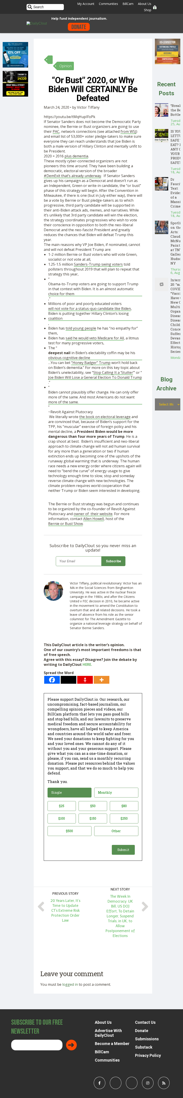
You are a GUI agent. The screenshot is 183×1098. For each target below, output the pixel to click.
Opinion (65, 65)
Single (56, 792)
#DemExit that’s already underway (72, 175)
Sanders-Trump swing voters (98, 264)
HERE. (87, 664)
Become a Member (112, 1043)
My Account (85, 4)
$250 (124, 818)
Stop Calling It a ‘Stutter (113, 372)
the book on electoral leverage (105, 416)
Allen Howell (93, 518)
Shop (147, 10)
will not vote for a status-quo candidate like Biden (89, 308)
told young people (81, 328)
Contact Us (145, 1022)
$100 (61, 818)
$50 (93, 806)
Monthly (105, 792)
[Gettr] (85, 680)
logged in (70, 984)
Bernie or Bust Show (65, 523)
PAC (56, 131)
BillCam (128, 4)
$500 (69, 831)
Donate (78, 27)
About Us (144, 4)
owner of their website (93, 513)
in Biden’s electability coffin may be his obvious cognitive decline (91, 355)
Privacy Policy (148, 1055)
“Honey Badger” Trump (90, 362)
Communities (108, 4)
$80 (124, 806)
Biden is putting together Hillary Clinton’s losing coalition (88, 316)
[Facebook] (52, 680)
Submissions (147, 1039)
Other (116, 831)
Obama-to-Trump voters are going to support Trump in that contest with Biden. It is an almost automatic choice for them (93, 288)
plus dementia (76, 156)
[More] (101, 680)
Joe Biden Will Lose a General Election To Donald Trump (95, 377)
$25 (61, 806)
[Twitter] (68, 680)
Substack (143, 1047)
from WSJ (128, 131)
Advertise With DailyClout (108, 1033)
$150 (92, 818)
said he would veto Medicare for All (95, 338)
